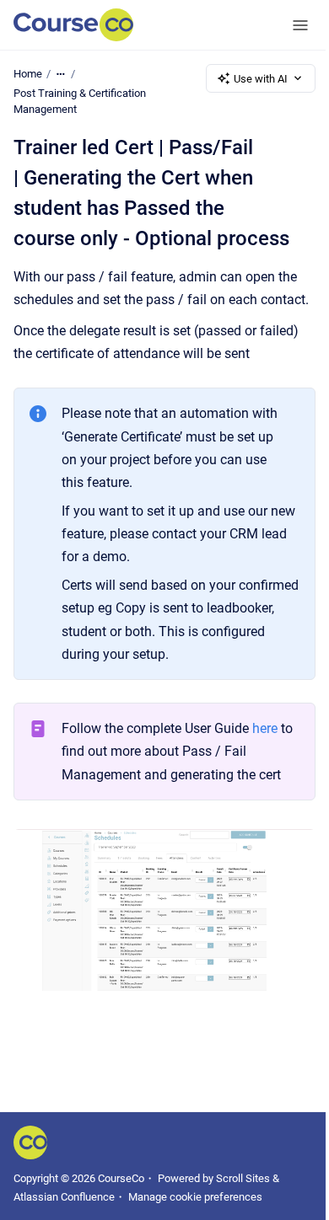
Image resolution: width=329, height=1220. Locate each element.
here (265, 728)
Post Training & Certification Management (79, 101)
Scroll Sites (243, 1178)
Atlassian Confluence (64, 1197)
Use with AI (261, 78)
